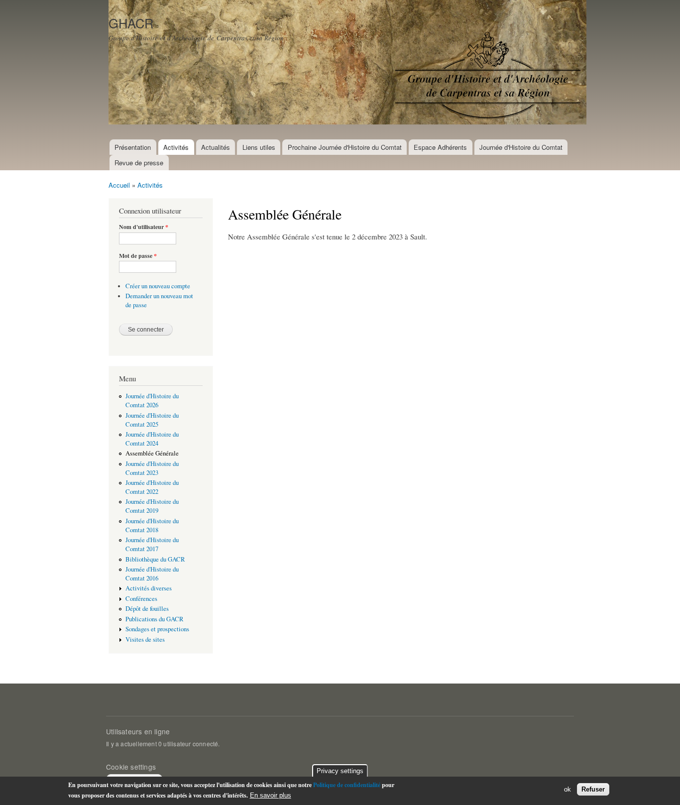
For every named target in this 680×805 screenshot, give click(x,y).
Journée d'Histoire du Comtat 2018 (152, 525)
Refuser (593, 789)
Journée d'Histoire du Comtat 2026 (152, 400)
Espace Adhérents (440, 147)
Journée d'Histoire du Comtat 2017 (152, 544)
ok (567, 789)
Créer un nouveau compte (157, 286)
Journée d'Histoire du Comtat (521, 147)
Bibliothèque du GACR (155, 559)
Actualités (215, 147)
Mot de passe (138, 256)
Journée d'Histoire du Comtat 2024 (152, 439)
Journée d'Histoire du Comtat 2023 (152, 468)
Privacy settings (340, 771)
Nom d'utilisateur (143, 227)
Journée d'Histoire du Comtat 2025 (152, 420)
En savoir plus (270, 795)
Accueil (119, 185)
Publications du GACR (154, 619)
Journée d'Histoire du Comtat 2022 (152, 487)
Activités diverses (148, 588)
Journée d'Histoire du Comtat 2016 (152, 573)
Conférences (141, 598)
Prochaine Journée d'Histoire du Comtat (345, 147)
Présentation (132, 147)
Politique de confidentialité (346, 785)
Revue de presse (138, 162)
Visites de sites (145, 639)
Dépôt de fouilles (147, 608)
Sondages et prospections (157, 629)
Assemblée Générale (152, 453)
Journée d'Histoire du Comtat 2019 (152, 506)
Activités (176, 147)
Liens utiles (258, 147)
